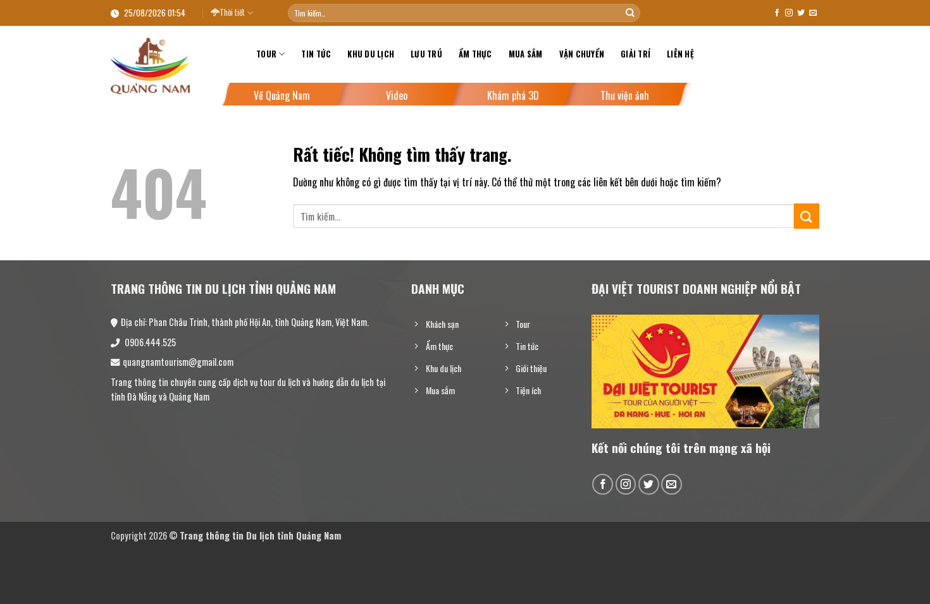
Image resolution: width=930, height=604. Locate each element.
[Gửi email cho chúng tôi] (813, 13)
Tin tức (316, 54)
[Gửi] (630, 13)
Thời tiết (232, 12)
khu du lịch (370, 54)
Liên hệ (680, 54)
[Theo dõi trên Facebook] (777, 13)
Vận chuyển (582, 54)
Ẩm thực (475, 54)
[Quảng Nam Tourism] (174, 65)
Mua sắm (526, 54)
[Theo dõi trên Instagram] (789, 13)
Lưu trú (426, 54)
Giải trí (635, 54)
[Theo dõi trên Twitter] (801, 13)
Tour (266, 54)
